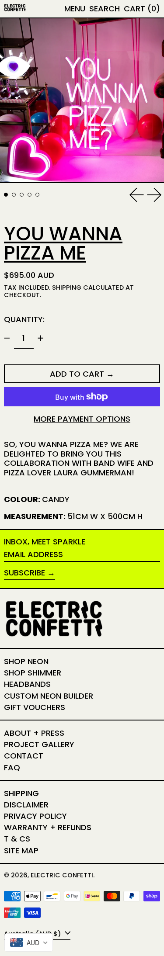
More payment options (82, 419)
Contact (23, 755)
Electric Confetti (62, 875)
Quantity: (24, 319)
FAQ (12, 767)
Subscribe (24, 572)
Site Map (21, 850)
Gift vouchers (34, 707)
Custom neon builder (48, 695)
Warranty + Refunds (47, 827)
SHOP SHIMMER (32, 672)
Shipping (66, 287)
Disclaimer (26, 804)
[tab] (6, 195)
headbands (27, 684)
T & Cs (17, 838)
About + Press (34, 732)
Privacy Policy (35, 816)
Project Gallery (39, 744)
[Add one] (41, 338)
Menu (74, 8)
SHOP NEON (26, 661)
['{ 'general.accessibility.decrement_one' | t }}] (7, 338)
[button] (104, 8)
